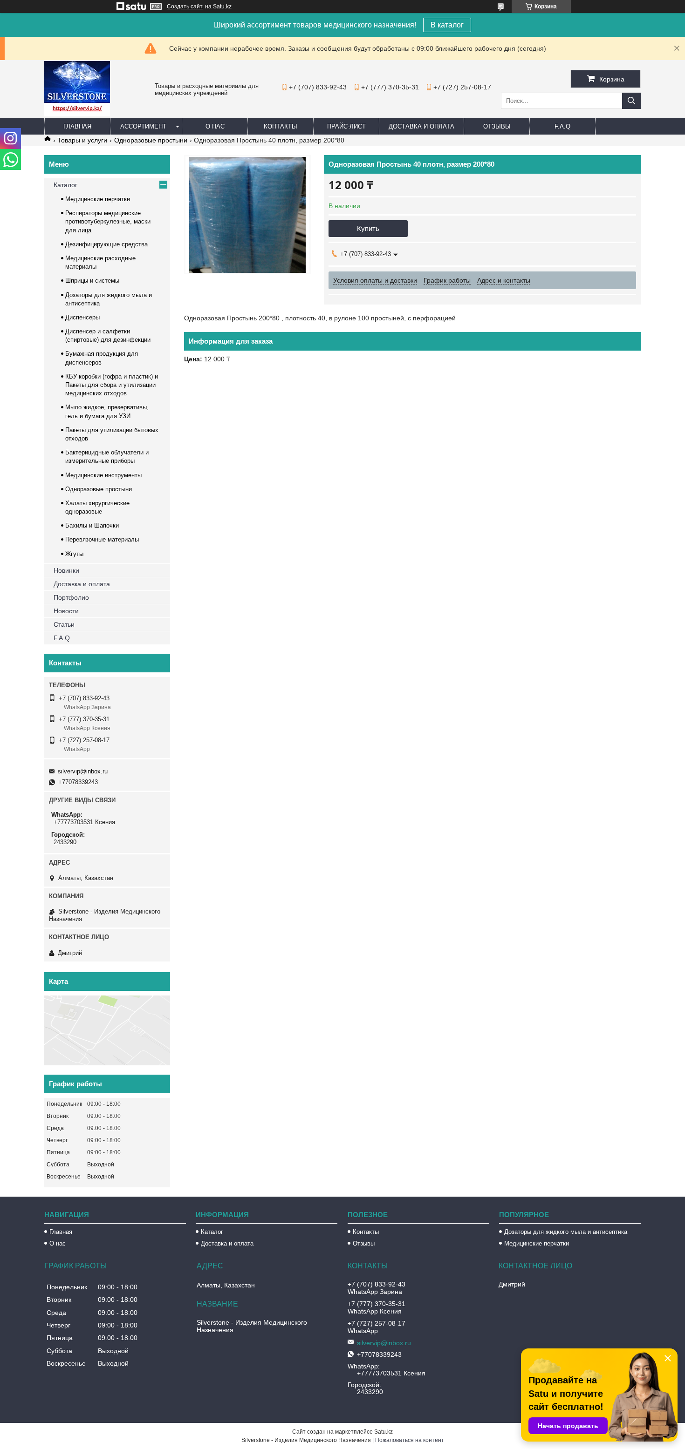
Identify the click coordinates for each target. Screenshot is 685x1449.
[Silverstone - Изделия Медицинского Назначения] (77, 114)
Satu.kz (383, 1432)
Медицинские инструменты (103, 475)
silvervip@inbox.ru (83, 771)
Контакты (280, 126)
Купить (368, 228)
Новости (66, 611)
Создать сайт (185, 6)
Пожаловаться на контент (409, 1440)
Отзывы (497, 126)
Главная (77, 126)
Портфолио (71, 597)
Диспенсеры (82, 317)
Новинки (66, 570)
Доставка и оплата (421, 126)
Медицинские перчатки (97, 199)
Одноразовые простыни (150, 140)
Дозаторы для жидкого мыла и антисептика (565, 1231)
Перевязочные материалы (102, 539)
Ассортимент (143, 126)
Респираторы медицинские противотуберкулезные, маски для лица (108, 221)
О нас (215, 126)
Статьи (64, 624)
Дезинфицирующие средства (106, 244)
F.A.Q (562, 126)
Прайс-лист (346, 126)
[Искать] (631, 101)
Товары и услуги (82, 140)
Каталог (65, 185)
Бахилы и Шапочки (92, 525)
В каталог (447, 25)
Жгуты (74, 553)
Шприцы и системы (92, 280)
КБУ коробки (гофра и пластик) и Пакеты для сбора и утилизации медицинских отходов (111, 385)
